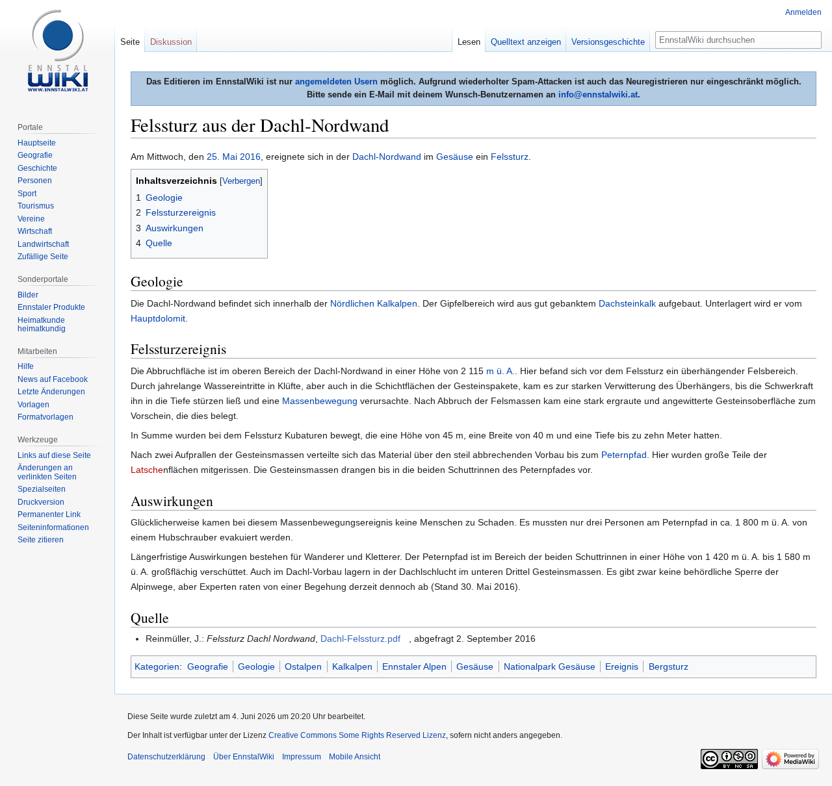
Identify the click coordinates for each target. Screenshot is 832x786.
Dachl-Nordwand (386, 156)
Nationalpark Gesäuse (549, 666)
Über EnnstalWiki (243, 756)
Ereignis (621, 666)
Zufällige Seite (43, 256)
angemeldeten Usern (336, 81)
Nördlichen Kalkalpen (373, 303)
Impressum (301, 756)
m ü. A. (500, 371)
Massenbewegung (320, 401)
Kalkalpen (352, 666)
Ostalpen (303, 666)
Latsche (147, 469)
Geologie (256, 666)
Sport (27, 193)
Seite (130, 42)
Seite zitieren (41, 539)
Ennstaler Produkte (51, 307)
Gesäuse (454, 156)
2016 (250, 156)
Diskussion (171, 42)
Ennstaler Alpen (414, 666)
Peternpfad (624, 455)
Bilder (28, 294)
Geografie (207, 666)
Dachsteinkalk (627, 303)
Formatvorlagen (45, 417)
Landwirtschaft (43, 244)
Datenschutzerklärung (166, 756)
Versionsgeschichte (608, 42)
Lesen (469, 42)
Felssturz (509, 156)
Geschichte (37, 168)
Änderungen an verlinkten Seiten (47, 472)
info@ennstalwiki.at (598, 94)
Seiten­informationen (53, 527)
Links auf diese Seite (54, 455)
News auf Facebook (53, 379)
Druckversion (41, 502)
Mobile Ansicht (354, 756)
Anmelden (803, 12)
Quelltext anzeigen (526, 42)
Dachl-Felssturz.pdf (360, 638)
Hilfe (26, 366)
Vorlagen (33, 404)
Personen (35, 180)
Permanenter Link (49, 514)
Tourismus (36, 205)
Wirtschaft (35, 231)
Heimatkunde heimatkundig (42, 325)
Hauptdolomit (158, 318)
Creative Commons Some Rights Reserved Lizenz (357, 735)
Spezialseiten (42, 489)
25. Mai (222, 156)
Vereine (31, 218)
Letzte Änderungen (51, 391)
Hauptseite (37, 142)
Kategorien (157, 666)
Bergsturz (668, 666)
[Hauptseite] (57, 52)
